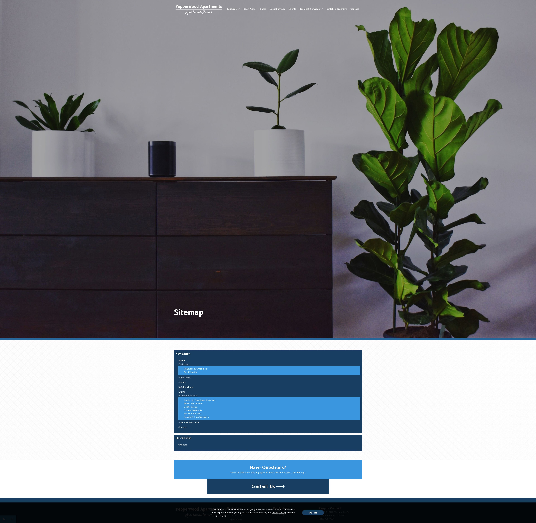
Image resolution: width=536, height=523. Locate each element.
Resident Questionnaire (196, 417)
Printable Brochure (336, 9)
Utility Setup (190, 407)
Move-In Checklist (193, 403)
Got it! (313, 512)
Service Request (192, 413)
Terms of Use (219, 516)
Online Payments (193, 410)
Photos (262, 9)
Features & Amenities (195, 368)
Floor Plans (249, 9)
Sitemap (182, 444)
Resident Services (310, 9)
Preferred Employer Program (199, 400)
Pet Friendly (190, 372)
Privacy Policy (279, 512)
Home (181, 360)
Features (232, 9)
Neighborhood (277, 9)
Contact (354, 9)
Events (292, 9)
